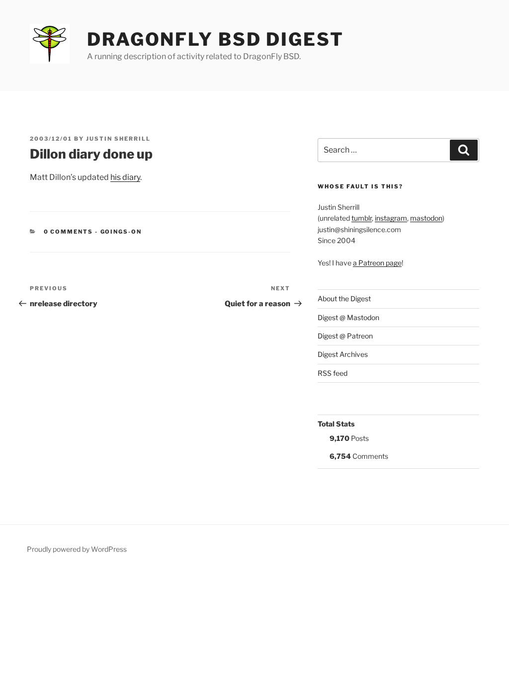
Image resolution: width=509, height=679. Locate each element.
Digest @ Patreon (345, 336)
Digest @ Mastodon (348, 317)
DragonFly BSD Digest (215, 39)
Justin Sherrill (118, 138)
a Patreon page (377, 262)
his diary (125, 177)
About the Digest (344, 298)
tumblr (361, 218)
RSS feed (332, 373)
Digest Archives (343, 354)
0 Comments (68, 231)
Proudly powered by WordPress (77, 549)
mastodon (426, 218)
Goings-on (121, 231)
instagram (391, 218)
